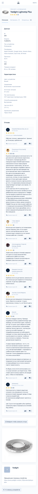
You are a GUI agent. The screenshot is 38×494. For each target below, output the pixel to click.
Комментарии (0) (12, 143)
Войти (35, 3)
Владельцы (26, 20)
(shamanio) (15, 383)
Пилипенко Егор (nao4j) (19, 149)
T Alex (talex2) (16, 221)
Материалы (14, 20)
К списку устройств (12, 490)
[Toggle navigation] (2, 2)
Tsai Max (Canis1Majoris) (19, 292)
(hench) (14, 312)
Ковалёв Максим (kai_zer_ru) (20, 129)
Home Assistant (17, 135)
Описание (5, 20)
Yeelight (13, 9)
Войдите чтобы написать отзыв (17, 422)
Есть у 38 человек (10, 69)
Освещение (22, 9)
